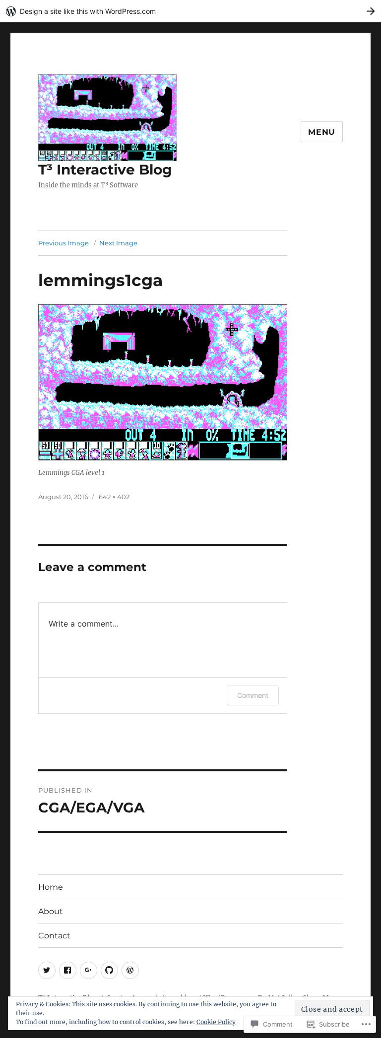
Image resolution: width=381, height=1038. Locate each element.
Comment (252, 695)
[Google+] (88, 970)
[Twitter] (47, 970)
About (50, 911)
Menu (321, 132)
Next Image (118, 243)
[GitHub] (109, 970)
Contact (54, 935)
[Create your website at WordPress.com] (190, 11)
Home (50, 887)
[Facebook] (67, 970)
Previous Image (63, 243)
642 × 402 (114, 497)
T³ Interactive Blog (105, 169)
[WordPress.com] (130, 970)
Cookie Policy (216, 1022)
